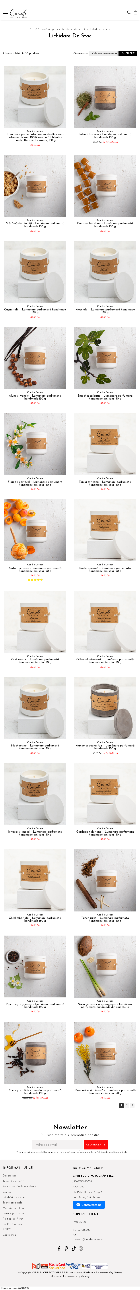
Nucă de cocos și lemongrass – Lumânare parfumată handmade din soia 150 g (105, 1006)
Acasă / (35, 29)
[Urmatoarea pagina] (132, 1105)
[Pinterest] (66, 1249)
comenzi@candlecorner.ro (88, 1239)
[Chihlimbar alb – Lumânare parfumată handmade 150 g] (35, 880)
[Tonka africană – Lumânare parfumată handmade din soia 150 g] (105, 444)
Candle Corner (35, 131)
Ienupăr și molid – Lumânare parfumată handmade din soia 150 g (35, 833)
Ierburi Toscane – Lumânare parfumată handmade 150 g (105, 136)
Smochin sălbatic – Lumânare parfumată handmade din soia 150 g (105, 397)
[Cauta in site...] (129, 13)
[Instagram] (81, 1249)
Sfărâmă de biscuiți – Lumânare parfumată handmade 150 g (35, 225)
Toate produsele (12, 1202)
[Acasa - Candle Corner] (24, 13)
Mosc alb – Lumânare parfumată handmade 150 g (105, 311)
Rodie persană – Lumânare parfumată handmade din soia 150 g (105, 570)
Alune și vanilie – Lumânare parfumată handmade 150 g (35, 397)
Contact (7, 1192)
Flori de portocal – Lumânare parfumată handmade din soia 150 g (35, 483)
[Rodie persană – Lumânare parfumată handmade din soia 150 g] (105, 530)
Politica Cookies (12, 1224)
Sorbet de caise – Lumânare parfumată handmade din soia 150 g (35, 570)
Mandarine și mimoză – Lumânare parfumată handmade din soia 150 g (105, 1092)
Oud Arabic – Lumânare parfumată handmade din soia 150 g (35, 661)
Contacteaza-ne (91, 1204)
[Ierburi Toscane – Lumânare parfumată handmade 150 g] (105, 97)
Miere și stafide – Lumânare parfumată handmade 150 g (35, 1092)
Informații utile (18, 1168)
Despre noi (9, 1175)
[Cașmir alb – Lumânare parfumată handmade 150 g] (35, 272)
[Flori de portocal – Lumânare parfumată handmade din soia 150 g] (35, 444)
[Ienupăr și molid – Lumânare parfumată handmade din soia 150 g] (35, 794)
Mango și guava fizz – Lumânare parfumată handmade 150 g (105, 747)
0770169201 (84, 1230)
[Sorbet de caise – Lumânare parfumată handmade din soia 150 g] (35, 530)
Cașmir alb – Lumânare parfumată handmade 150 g (35, 311)
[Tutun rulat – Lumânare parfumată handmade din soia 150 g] (105, 880)
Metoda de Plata (13, 1208)
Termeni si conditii (13, 1181)
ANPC (7, 1229)
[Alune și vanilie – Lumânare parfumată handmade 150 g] (35, 358)
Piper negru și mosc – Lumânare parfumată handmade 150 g (35, 1006)
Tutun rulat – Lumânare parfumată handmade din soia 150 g (105, 919)
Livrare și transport (14, 1213)
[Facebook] (59, 1249)
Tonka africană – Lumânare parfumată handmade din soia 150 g (105, 483)
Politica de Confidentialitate (111, 1152)
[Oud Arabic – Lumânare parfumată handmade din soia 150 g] (35, 622)
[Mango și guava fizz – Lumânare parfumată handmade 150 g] (105, 708)
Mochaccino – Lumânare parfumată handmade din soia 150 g (35, 747)
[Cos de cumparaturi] (135, 13)
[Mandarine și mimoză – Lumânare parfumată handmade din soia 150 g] (105, 1053)
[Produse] (6, 14)
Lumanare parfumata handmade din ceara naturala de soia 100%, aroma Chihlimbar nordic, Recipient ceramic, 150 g (35, 137)
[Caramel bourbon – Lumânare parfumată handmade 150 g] (105, 186)
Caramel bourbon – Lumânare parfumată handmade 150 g (105, 225)
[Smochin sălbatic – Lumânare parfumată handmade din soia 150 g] (105, 358)
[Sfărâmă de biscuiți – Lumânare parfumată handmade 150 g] (35, 186)
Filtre (129, 53)
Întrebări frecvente (14, 1197)
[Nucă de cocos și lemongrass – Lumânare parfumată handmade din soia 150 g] (105, 967)
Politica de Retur (13, 1219)
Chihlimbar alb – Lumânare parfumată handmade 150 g (35, 919)
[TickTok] (74, 1249)
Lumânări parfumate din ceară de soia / (64, 29)
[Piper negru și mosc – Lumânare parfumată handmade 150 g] (35, 967)
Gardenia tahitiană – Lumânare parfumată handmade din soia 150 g (105, 833)
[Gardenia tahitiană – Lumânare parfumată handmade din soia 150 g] (105, 794)
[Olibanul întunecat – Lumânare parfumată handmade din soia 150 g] (105, 622)
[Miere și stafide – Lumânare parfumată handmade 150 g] (35, 1053)
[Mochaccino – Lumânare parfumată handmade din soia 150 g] (35, 708)
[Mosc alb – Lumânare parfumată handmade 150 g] (105, 272)
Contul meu (9, 1235)
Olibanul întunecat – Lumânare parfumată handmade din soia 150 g (105, 661)
